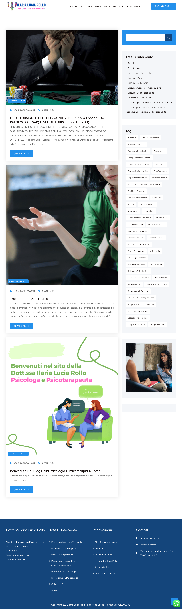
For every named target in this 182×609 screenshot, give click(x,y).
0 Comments (48, 110)
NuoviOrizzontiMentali (138, 231)
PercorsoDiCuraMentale (139, 244)
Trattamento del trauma (29, 299)
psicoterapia (156, 264)
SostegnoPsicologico (137, 318)
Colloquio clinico (60, 584)
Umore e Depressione (63, 554)
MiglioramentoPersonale (139, 218)
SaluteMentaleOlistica (157, 284)
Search (168, 37)
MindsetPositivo (135, 224)
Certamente (159, 151)
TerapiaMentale (157, 324)
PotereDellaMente (136, 251)
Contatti (138, 6)
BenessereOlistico (136, 144)
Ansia (54, 590)
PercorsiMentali (156, 238)
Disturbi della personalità (141, 93)
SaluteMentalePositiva (138, 291)
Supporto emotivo (136, 324)
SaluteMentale (134, 284)
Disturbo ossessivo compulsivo (144, 88)
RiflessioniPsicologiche (138, 271)
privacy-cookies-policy (107, 561)
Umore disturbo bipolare (64, 548)
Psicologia (133, 63)
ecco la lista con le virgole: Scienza (144, 184)
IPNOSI (131, 204)
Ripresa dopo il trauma (138, 278)
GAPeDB (156, 198)
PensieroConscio (135, 238)
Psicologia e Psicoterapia (64, 571)
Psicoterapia (134, 68)
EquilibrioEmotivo (136, 191)
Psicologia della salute (139, 97)
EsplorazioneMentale (137, 198)
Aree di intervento (89, 6)
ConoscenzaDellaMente (138, 164)
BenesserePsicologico (138, 151)
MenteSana (149, 211)
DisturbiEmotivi (159, 178)
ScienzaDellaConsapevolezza (141, 298)
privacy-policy (102, 567)
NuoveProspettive (156, 224)
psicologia (155, 251)
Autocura (132, 138)
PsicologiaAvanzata (137, 258)
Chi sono (72, 6)
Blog (129, 6)
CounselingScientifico (138, 171)
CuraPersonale (160, 171)
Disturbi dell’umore (138, 83)
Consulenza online (114, 6)
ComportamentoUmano (139, 158)
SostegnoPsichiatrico (138, 311)
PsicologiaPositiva (136, 264)
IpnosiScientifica (147, 204)
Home (62, 6)
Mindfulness (161, 218)
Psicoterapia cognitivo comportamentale (150, 102)
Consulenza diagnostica (140, 73)
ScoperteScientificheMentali (141, 304)
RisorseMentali (161, 278)
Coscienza (159, 164)
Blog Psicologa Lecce (106, 542)
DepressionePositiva (137, 178)
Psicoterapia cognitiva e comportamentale (64, 563)
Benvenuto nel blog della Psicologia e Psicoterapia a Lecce (55, 471)
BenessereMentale (150, 138)
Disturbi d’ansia (136, 78)
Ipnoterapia (133, 211)
